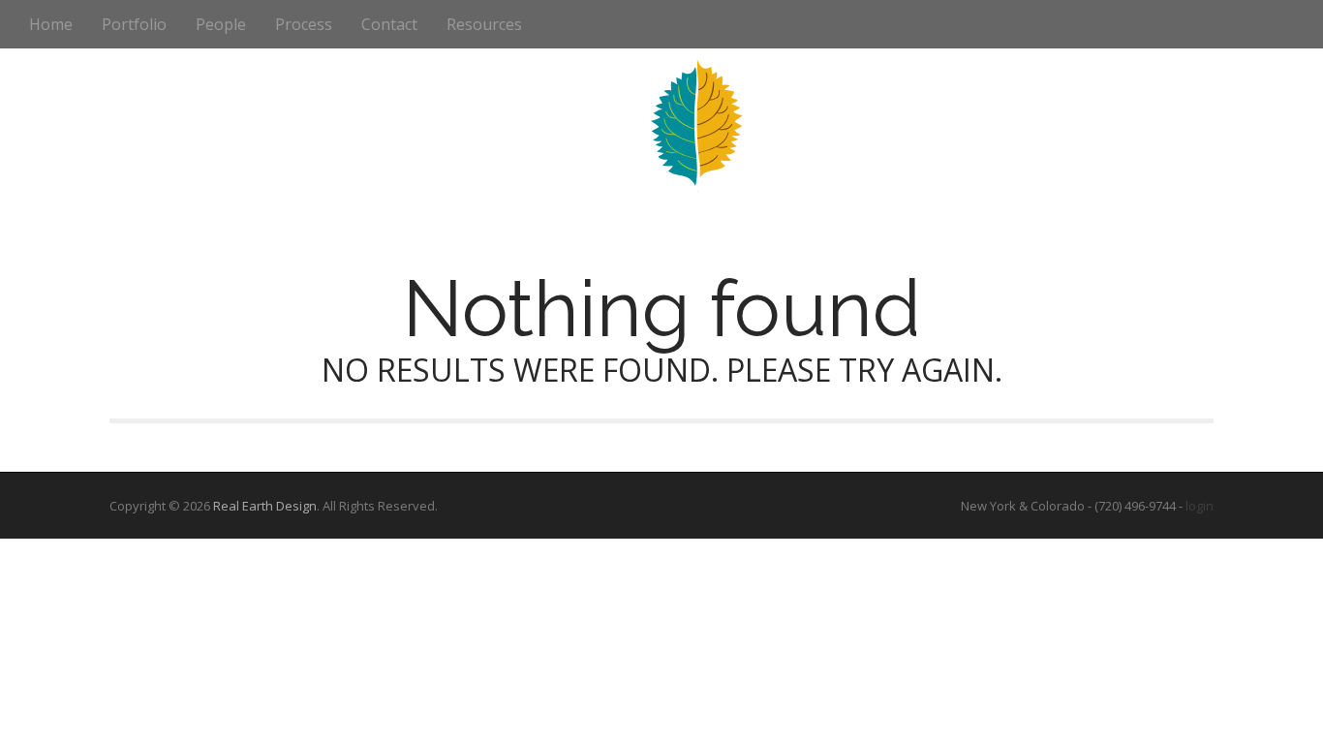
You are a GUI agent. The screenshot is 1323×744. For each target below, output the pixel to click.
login (1199, 505)
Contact (389, 24)
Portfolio (134, 24)
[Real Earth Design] (662, 120)
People (221, 24)
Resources (484, 24)
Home (51, 24)
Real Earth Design (265, 505)
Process (303, 24)
